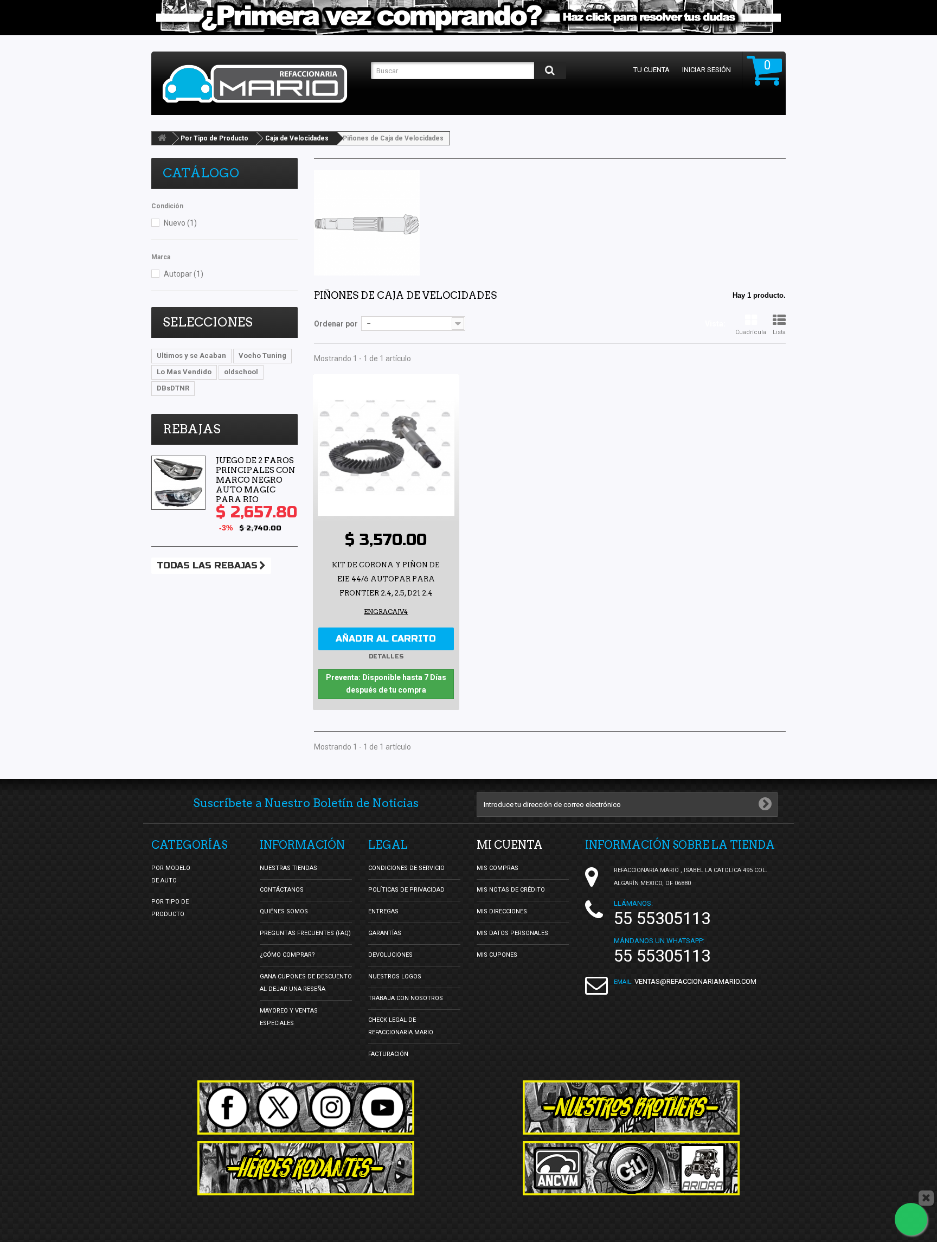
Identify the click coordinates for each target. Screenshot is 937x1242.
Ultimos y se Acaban (191, 355)
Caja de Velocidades (297, 138)
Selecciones (208, 322)
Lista (779, 332)
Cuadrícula (750, 332)
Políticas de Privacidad (406, 889)
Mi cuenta (510, 845)
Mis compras (497, 868)
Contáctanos (282, 889)
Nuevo (180, 223)
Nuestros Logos (394, 976)
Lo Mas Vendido (184, 372)
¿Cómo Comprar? (287, 954)
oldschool (241, 372)
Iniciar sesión (706, 70)
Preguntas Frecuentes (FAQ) (305, 933)
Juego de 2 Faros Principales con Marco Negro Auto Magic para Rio (256, 480)
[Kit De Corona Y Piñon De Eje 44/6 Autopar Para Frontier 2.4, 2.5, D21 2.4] (386, 447)
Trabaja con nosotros (405, 998)
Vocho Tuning (262, 355)
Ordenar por (336, 323)
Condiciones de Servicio (406, 868)
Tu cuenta (651, 70)
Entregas (383, 911)
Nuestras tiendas (288, 868)
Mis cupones (497, 954)
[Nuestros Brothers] (631, 1107)
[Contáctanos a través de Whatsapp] (911, 1219)
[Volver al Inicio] (162, 138)
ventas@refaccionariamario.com (695, 981)
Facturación (388, 1054)
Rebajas (192, 429)
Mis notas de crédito (511, 889)
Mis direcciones (502, 911)
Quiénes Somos (284, 911)
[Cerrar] (926, 1198)
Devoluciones (390, 954)
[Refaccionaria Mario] (261, 84)
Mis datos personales (512, 933)
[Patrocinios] (631, 1168)
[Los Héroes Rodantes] (305, 1168)
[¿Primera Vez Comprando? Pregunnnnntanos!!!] (468, 17)
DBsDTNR (173, 388)
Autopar (183, 274)
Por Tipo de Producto (214, 138)
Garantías (384, 933)
